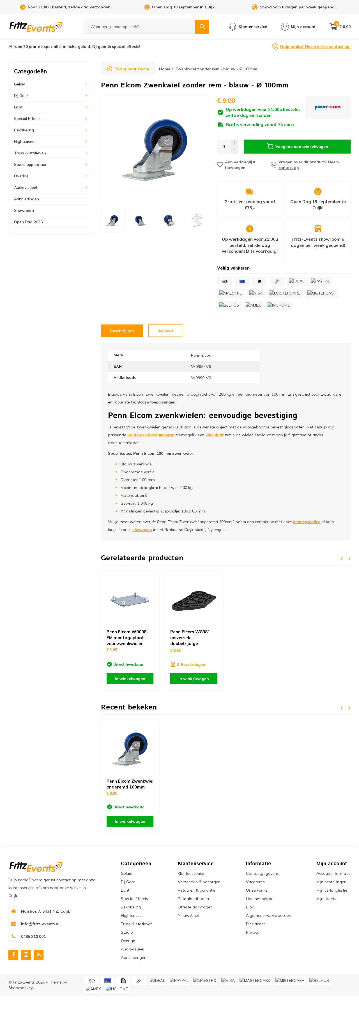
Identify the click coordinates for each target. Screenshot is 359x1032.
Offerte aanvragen (195, 907)
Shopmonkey (20, 987)
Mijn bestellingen (331, 881)
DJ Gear (21, 95)
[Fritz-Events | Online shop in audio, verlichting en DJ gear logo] (35, 26)
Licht (18, 107)
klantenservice (306, 521)
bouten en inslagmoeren (150, 434)
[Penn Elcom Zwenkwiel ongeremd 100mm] (130, 749)
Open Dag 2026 (28, 221)
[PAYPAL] (320, 281)
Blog (250, 907)
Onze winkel (257, 890)
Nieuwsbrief (188, 915)
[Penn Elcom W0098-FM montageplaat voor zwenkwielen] (130, 600)
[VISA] (256, 293)
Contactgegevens (262, 873)
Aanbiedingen (26, 198)
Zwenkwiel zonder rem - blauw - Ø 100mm (216, 68)
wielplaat (215, 434)
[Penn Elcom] (328, 112)
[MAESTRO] (231, 293)
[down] (234, 150)
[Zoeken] (202, 27)
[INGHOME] (278, 305)
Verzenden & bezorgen (199, 881)
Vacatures (255, 881)
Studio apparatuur (30, 164)
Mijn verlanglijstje (331, 890)
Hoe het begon (259, 898)
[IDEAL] (297, 281)
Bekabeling (24, 130)
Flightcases (24, 141)
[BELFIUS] (229, 305)
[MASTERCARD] (285, 293)
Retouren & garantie (196, 890)
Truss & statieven (30, 153)
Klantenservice (191, 873)
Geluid (19, 84)
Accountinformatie (333, 873)
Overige (21, 175)
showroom (142, 529)
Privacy (252, 932)
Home (164, 68)
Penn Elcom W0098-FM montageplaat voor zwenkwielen (127, 637)
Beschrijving (122, 330)
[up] (234, 143)
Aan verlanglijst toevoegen (240, 164)
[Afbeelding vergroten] (155, 150)
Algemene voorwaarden (268, 915)
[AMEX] (253, 305)
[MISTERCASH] (322, 293)
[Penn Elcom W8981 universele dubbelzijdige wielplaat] (193, 600)
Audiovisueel (25, 187)
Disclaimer (255, 923)
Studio (127, 932)
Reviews (165, 330)
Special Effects (27, 118)
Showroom (24, 210)
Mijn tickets (326, 898)
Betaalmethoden (193, 898)
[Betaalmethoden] (224, 281)
